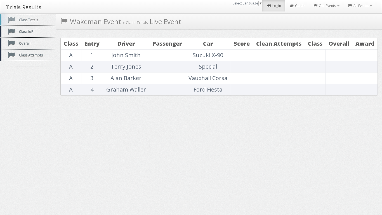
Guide (299, 5)
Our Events (327, 5)
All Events (361, 5)
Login (276, 5)
